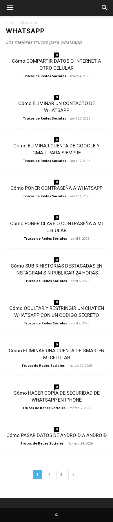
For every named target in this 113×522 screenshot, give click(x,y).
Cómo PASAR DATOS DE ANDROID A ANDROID (56, 435)
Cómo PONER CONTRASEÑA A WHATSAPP (56, 188)
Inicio (10, 22)
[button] (105, 8)
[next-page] (73, 474)
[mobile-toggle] (10, 8)
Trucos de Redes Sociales (44, 76)
